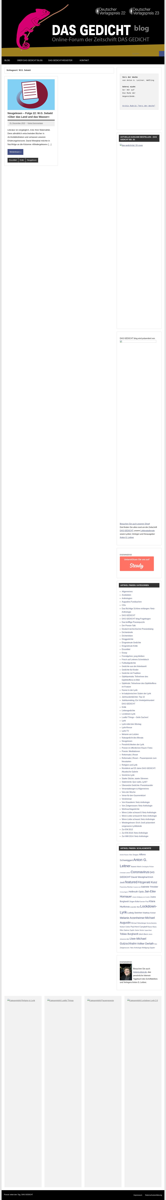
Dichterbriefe (127, 632)
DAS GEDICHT (126, 531)
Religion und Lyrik (129, 765)
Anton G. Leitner (127, 537)
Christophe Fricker (148, 867)
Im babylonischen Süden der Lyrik (136, 693)
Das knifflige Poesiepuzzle (133, 622)
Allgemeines (127, 592)
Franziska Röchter (126, 887)
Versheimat (126, 799)
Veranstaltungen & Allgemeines (135, 789)
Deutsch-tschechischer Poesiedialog (137, 629)
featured (131, 882)
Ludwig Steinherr (135, 913)
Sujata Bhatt (148, 930)
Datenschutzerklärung (153, 1195)
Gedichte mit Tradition (131, 673)
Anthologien (127, 598)
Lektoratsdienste (147, 531)
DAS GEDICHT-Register (60, 60)
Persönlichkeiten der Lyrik (133, 744)
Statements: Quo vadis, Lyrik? (134, 782)
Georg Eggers (124, 892)
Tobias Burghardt (129, 934)
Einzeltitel (13, 160)
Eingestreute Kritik (130, 646)
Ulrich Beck (143, 934)
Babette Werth (136, 867)
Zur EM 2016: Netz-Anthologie (135, 833)
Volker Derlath (145, 943)
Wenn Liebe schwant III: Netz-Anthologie (139, 816)
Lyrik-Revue (127, 727)
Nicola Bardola (152, 923)
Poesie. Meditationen (131, 751)
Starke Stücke (139, 930)
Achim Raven (124, 855)
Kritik (22, 160)
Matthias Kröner (149, 913)
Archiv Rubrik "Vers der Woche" (138, 106)
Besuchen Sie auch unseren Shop (134, 524)
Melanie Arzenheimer (132, 917)
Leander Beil (135, 907)
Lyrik (124, 721)
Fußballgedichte (129, 663)
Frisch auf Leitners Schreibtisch (135, 660)
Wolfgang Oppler (148, 948)
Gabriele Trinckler (149, 886)
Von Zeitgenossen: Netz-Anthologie (137, 806)
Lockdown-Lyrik (128, 714)
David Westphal (139, 877)
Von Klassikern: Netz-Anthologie (136, 802)
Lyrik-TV (125, 731)
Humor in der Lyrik (129, 690)
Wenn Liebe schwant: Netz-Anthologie (138, 819)
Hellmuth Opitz (136, 891)
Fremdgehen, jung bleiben (133, 656)
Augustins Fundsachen (132, 602)
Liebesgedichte (128, 710)
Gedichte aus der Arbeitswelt (134, 666)
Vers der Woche (128, 792)
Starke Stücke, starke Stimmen (135, 778)
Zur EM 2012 (127, 829)
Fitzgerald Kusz (147, 882)
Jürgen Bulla (134, 901)
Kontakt (84, 60)
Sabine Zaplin (129, 930)
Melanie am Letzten (130, 734)
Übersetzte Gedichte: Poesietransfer (137, 785)
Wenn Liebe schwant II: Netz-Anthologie (139, 812)
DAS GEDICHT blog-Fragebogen (136, 619)
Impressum (138, 1195)
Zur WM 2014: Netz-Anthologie (135, 836)
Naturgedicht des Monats (132, 738)
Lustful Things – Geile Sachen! (135, 717)
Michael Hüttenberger (138, 923)
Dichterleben (127, 636)
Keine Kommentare (35, 123)
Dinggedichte (127, 639)
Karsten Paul (144, 901)
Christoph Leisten (125, 872)
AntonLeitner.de (140, 972)
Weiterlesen (14, 152)
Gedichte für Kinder (130, 670)
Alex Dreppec (134, 855)
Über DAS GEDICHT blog (30, 60)
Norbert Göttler (125, 927)
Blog (7, 60)
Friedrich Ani (136, 887)
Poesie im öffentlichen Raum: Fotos (137, 748)
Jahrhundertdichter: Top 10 (133, 697)
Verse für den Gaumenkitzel (134, 795)
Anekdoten (126, 595)
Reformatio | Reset (130, 755)
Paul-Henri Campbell (139, 927)
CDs (124, 605)
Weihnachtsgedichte (130, 809)
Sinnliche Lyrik (128, 775)
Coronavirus (140, 872)
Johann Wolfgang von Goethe (141, 897)
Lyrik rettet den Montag (131, 724)
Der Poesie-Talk (129, 626)
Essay (124, 653)
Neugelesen (32, 160)
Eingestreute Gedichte (131, 643)
